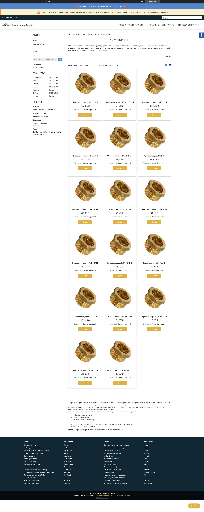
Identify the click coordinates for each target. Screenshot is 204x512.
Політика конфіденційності (122, 496)
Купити (85, 115)
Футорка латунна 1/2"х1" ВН (119, 209)
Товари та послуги (136, 25)
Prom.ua (113, 493)
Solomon (67, 472)
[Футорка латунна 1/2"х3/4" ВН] (154, 191)
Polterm (146, 470)
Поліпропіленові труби (32, 464)
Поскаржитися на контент (103, 496)
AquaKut (146, 461)
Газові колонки (109, 461)
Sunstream (67, 461)
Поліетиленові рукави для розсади (116, 445)
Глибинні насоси (109, 456)
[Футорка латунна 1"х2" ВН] (154, 138)
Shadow (66, 478)
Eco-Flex (147, 467)
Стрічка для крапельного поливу (35, 470)
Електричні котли (30, 467)
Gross (66, 445)
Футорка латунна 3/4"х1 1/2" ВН (85, 263)
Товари (35, 40)
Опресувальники (30, 456)
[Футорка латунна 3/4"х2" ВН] (85, 298)
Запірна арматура (30, 461)
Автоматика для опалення (113, 453)
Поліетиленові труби (31, 483)
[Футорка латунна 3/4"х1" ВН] (154, 245)
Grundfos (147, 453)
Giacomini (67, 480)
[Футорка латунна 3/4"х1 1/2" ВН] (85, 245)
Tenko (66, 448)
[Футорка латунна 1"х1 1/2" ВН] (85, 138)
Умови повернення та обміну (188, 25)
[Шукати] (199, 17)
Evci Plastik (67, 475)
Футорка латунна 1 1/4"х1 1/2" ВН (120, 102)
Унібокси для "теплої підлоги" (114, 478)
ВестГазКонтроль (149, 472)
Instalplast (67, 483)
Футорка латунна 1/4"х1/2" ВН (154, 316)
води (91, 424)
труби (129, 407)
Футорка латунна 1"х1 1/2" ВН (85, 156)
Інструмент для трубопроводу (115, 475)
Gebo (145, 478)
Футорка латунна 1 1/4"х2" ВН (154, 102)
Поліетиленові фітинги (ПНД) (34, 475)
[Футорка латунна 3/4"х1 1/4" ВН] (119, 245)
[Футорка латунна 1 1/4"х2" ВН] (154, 84)
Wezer (146, 459)
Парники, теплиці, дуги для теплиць (36, 450)
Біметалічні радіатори (111, 464)
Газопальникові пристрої (112, 450)
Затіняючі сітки (109, 472)
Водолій (146, 456)
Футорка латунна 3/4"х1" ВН (154, 263)
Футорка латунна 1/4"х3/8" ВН (85, 370)
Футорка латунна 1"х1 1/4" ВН (119, 156)
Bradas (146, 448)
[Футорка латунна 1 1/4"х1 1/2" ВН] (119, 84)
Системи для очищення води (114, 448)
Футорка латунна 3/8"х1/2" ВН (119, 370)
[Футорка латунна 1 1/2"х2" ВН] (85, 84)
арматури (141, 48)
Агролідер (67, 456)
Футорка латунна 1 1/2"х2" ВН (85, 102)
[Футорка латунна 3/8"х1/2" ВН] (119, 352)
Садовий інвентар (30, 478)
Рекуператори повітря (112, 480)
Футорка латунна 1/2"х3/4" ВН (154, 209)
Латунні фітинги (92, 34)
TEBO (146, 475)
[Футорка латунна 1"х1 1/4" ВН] (119, 138)
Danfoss (146, 445)
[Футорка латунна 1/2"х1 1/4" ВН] (85, 191)
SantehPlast (68, 470)
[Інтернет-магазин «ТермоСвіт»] (6, 25)
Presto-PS (67, 467)
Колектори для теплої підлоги (34, 453)
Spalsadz (67, 453)
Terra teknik (68, 459)
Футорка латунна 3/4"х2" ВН (85, 316)
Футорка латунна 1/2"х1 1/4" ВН (85, 209)
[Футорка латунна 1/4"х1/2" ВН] (154, 298)
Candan (146, 480)
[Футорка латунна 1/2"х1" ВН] (119, 191)
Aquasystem (68, 450)
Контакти (152, 25)
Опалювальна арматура (112, 470)
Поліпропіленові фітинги (112, 467)
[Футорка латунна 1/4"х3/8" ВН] (85, 352)
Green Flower (148, 483)
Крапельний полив (30, 445)
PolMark (146, 464)
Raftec (146, 450)
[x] (169, 57)
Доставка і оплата (166, 25)
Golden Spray (69, 464)
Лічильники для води (31, 480)
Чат (195, 506)
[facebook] (167, 57)
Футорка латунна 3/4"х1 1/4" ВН (119, 263)
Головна (122, 25)
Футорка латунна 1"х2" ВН (154, 156)
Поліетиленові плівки (111, 459)
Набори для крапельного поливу (116, 483)
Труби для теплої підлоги (33, 448)
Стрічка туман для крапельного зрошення (39, 472)
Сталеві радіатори (30, 459)
